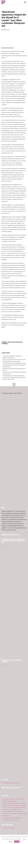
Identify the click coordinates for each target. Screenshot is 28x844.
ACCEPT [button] (17, 841)
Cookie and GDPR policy (8, 828)
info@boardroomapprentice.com (12, 783)
